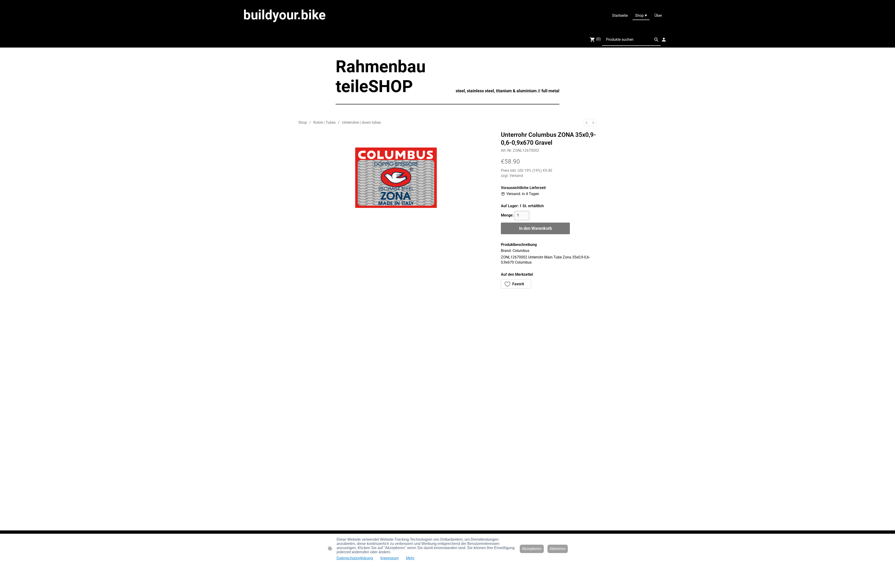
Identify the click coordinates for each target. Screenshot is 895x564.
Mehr (410, 558)
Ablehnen (558, 549)
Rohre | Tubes (324, 122)
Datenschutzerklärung (355, 558)
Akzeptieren (532, 549)
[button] (656, 39)
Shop (302, 122)
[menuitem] (586, 122)
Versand (516, 175)
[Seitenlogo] (300, 27)
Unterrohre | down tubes (361, 122)
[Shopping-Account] (664, 39)
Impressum (389, 558)
